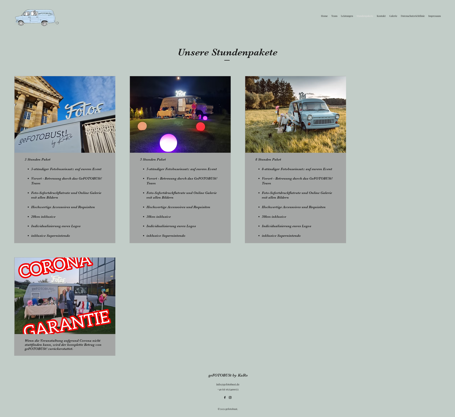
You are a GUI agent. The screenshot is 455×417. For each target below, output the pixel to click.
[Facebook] (225, 397)
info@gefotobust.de (228, 384)
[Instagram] (230, 397)
